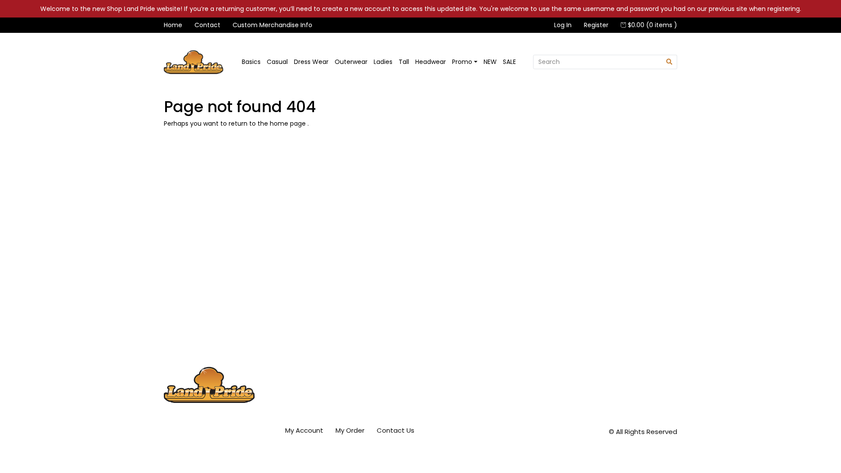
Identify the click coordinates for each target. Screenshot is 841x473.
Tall (404, 61)
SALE (509, 61)
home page (288, 123)
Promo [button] (462, 61)
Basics (251, 61)
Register (596, 25)
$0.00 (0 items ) (651, 25)
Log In (563, 25)
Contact (207, 25)
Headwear (430, 61)
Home (173, 25)
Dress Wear (311, 61)
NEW (490, 61)
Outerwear (351, 61)
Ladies (383, 61)
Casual (277, 61)
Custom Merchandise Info (272, 25)
